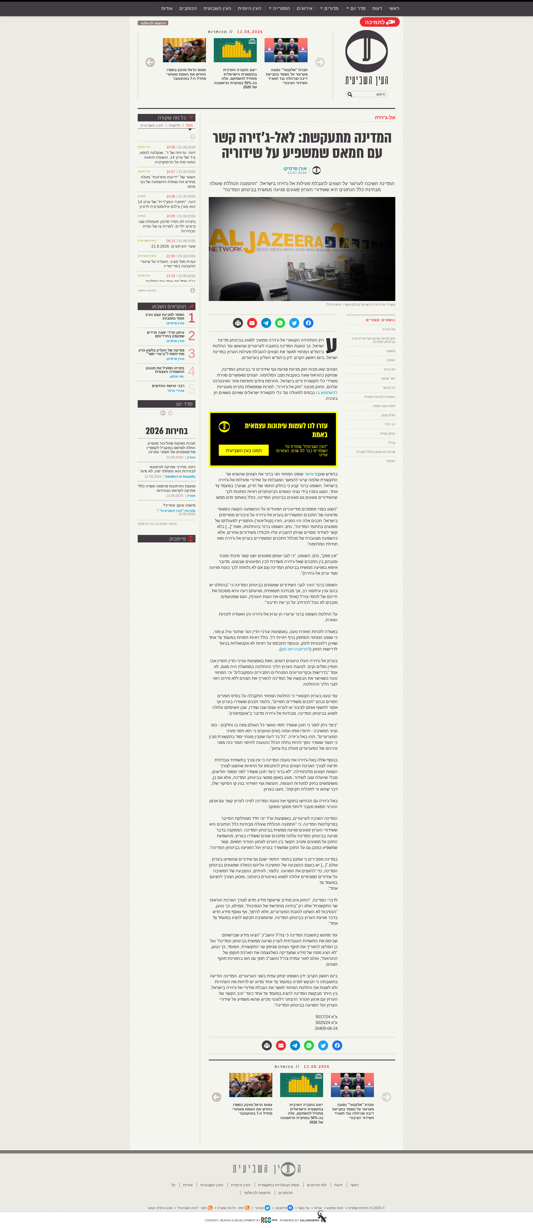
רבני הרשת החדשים (167, 386)
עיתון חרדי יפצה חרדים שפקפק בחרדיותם (165, 334)
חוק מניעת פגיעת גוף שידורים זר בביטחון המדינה (373, 340)
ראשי (394, 8)
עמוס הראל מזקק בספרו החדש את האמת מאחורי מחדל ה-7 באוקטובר (186, 74)
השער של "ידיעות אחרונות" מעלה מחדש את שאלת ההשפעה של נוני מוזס (167, 182)
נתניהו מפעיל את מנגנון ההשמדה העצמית (165, 370)
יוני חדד (389, 424)
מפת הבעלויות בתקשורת (278, 1185)
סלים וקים (388, 415)
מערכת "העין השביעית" (177, 511)
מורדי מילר (175, 391)
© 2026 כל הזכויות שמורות (366, 1208)
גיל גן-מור (389, 388)
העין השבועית (217, 8)
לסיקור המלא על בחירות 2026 (157, 523)
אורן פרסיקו (295, 168)
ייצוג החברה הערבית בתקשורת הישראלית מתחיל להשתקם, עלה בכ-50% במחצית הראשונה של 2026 (235, 78)
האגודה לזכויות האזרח (379, 397)
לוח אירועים (316, 1185)
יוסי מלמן (177, 376)
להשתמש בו (327, 392)
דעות (377, 8)
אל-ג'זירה (385, 117)
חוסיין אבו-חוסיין (384, 406)
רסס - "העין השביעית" (192, 1208)
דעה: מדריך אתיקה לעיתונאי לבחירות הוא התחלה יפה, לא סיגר (167, 469)
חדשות (174, 125)
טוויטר (259, 1208)
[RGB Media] (269, 1220)
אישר (309, 474)
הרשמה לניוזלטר (153, 23)
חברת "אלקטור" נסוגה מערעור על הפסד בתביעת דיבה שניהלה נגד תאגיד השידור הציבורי (287, 76)
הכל (189, 125)
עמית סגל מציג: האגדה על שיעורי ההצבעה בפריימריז (167, 263)
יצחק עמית (387, 433)
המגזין (391, 360)
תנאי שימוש (335, 1208)
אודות (167, 8)
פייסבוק (177, 539)
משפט (390, 351)
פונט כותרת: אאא (160, 1208)
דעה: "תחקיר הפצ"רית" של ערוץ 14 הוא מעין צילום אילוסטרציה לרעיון (166, 204)
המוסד (390, 461)
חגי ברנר (389, 369)
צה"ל (391, 443)
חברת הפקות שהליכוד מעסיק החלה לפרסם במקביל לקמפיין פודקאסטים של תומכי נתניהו (171, 447)
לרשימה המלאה (147, 290)
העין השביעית (151, 125)
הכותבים (188, 8)
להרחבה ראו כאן (295, 649)
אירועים (305, 8)
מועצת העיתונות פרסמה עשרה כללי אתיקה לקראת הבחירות (166, 488)
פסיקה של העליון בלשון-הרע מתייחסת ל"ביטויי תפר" (161, 352)
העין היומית (249, 8)
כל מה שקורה (172, 118)
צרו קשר (303, 1208)
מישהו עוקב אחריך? (179, 505)
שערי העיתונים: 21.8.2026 (173, 246)
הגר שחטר (388, 378)
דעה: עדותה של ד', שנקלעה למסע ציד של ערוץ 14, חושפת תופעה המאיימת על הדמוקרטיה (167, 157)
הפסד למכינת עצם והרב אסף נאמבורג (164, 316)
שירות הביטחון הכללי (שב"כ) (375, 452)
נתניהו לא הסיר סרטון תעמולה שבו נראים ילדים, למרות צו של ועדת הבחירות (167, 226)
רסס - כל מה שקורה (231, 1208)
